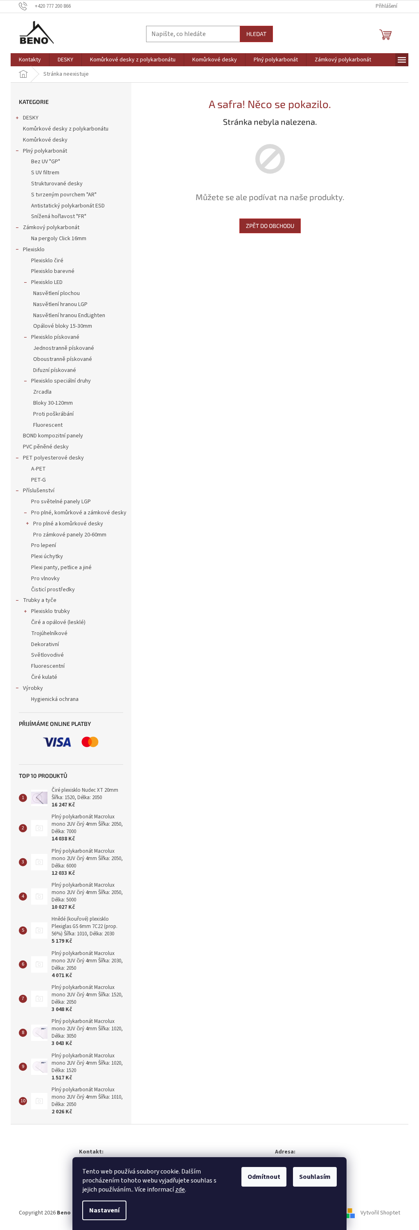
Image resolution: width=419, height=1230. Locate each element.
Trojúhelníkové (49, 633)
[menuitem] (30, 59)
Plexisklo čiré (47, 261)
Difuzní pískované (54, 370)
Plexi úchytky (47, 556)
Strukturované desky (57, 184)
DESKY (30, 118)
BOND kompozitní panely (53, 436)
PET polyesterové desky (53, 458)
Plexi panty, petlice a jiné (61, 567)
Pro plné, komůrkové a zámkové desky (78, 513)
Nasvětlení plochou (56, 293)
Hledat (256, 33)
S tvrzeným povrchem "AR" (64, 195)
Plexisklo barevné (52, 271)
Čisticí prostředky (53, 590)
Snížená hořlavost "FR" (58, 216)
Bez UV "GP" (45, 162)
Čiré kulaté (44, 677)
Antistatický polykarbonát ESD (68, 206)
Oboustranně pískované (62, 359)
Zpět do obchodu (270, 225)
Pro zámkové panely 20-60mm (69, 535)
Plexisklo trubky (50, 611)
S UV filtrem (45, 173)
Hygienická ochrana (55, 699)
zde (180, 1189)
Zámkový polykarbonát (51, 227)
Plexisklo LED (47, 282)
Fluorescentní (48, 666)
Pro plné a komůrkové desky (68, 524)
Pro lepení (43, 545)
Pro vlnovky (45, 578)
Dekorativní (45, 644)
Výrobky (33, 688)
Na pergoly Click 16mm (58, 238)
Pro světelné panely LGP (61, 502)
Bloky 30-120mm (53, 403)
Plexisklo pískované (55, 337)
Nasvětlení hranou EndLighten (69, 315)
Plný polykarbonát (45, 151)
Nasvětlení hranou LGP (60, 304)
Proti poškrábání (53, 414)
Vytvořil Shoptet (380, 1213)
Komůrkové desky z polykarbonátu (65, 129)
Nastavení (104, 1210)
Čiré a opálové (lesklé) (58, 622)
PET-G (38, 480)
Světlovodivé (47, 655)
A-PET (38, 469)
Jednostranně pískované (63, 348)
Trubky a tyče (39, 600)
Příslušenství (38, 491)
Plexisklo (34, 250)
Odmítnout (264, 1176)
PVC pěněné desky (46, 447)
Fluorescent (48, 425)
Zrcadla (42, 392)
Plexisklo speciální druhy (61, 381)
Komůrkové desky (45, 140)
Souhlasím (315, 1176)
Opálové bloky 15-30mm (62, 326)
